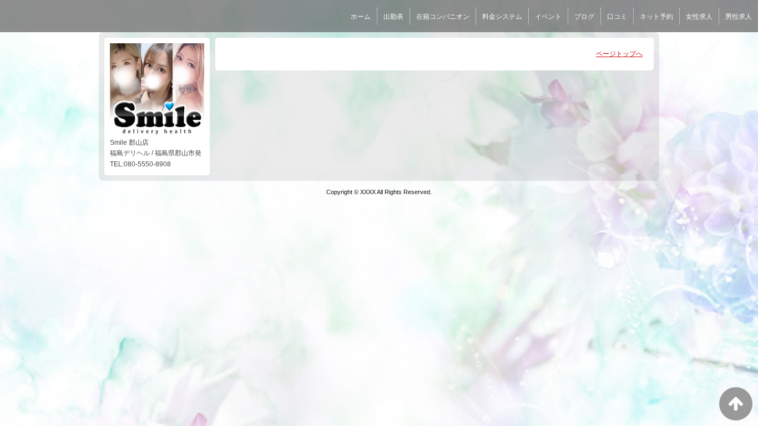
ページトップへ (619, 54)
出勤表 (393, 17)
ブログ (584, 17)
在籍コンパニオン (442, 17)
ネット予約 (656, 17)
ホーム (361, 17)
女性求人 (699, 17)
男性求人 (738, 17)
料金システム (502, 17)
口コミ (617, 17)
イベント (548, 17)
